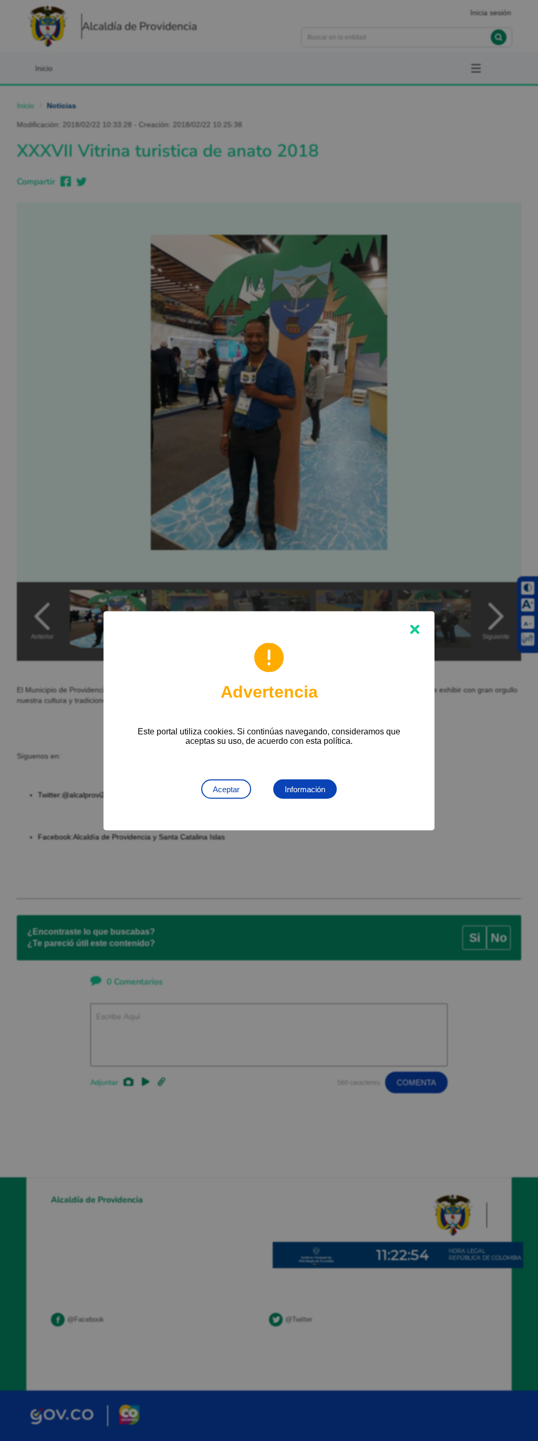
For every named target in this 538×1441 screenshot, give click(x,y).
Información (305, 788)
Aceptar (226, 788)
